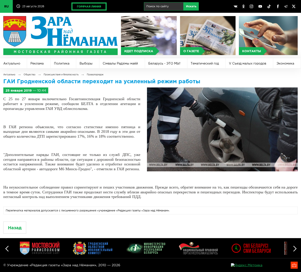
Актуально (11, 63)
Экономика (285, 63)
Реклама (37, 63)
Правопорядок (95, 74)
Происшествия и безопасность (61, 74)
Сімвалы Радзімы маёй (120, 63)
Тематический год (205, 63)
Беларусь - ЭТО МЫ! (164, 63)
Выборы (86, 63)
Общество (29, 74)
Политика (61, 63)
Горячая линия (89, 6)
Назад (15, 227)
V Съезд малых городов (247, 63)
